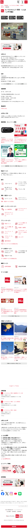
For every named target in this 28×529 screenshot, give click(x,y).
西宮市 (2, 7)
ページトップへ (23, 506)
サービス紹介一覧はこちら (14, 316)
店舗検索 (6, 5)
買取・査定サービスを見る (7, 201)
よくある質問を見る (5, 458)
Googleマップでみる (14, 385)
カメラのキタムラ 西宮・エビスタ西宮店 (11, 401)
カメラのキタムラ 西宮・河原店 (9, 410)
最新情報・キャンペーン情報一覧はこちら (14, 166)
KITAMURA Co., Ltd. (11, 520)
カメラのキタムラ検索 (14, 5)
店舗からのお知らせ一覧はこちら (14, 363)
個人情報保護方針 (9, 509)
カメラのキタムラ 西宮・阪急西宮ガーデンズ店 (13, 393)
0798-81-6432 (4, 108)
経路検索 (14, 526)
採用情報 (14, 511)
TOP (2, 5)
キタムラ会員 (22, 1)
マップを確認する (7, 83)
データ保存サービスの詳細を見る (9, 258)
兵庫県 (21, 5)
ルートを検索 (20, 83)
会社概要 (9, 511)
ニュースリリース (18, 509)
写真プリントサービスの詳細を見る (9, 243)
